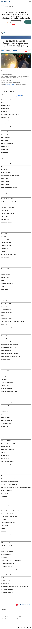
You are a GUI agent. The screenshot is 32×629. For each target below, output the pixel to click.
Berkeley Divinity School (6, 163)
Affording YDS (4, 123)
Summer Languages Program (8, 513)
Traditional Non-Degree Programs (9, 534)
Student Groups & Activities (7, 507)
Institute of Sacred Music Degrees (8, 347)
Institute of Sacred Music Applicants (9, 344)
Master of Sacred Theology (7, 402)
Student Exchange (5, 504)
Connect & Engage (5, 233)
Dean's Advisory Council (6, 260)
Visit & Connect (4, 548)
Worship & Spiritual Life (6, 566)
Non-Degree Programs (6, 417)
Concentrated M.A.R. (6, 225)
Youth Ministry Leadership (7, 592)
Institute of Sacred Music (6, 341)
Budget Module (4, 178)
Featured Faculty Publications (8, 303)
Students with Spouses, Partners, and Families (11, 510)
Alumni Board (4, 134)
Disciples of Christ (5, 268)
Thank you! (3, 519)
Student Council (4, 502)
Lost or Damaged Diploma (7, 382)
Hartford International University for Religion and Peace (14, 321)
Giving (2, 315)
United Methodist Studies (7, 545)
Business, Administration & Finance (9, 187)
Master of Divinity (5, 400)
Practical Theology (5, 446)
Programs (3, 452)
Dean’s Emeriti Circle (6, 262)
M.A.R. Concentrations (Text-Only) (9, 391)
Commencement (4, 216)
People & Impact (5, 437)
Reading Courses (5, 455)
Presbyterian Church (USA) (7, 449)
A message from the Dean (7, 99)
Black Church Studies (6, 172)
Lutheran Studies (5, 385)
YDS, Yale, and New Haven (7, 589)
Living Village (4, 379)
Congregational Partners (6, 230)
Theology (3, 528)
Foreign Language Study (6, 312)
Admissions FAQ (5, 120)
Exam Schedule (4, 289)
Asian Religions (4, 152)
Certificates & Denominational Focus (9, 201)
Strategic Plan (4, 496)
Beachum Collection (5, 160)
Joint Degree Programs (6, 365)
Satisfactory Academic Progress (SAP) (9, 484)
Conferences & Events (6, 228)
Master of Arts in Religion (7, 397)
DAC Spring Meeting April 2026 (8, 254)
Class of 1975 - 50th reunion (7, 207)
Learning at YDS (5, 370)
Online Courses (4, 429)
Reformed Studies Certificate (7, 461)
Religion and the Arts (6, 467)
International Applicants (6, 350)
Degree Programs (5, 265)
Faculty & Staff (4, 295)
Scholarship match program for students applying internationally (16, 487)
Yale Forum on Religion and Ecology (9, 571)
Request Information (6, 469)
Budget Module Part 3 (6, 184)
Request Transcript (5, 472)
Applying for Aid (5, 146)
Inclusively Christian (6, 338)
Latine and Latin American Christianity (10, 367)
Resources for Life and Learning (8, 478)
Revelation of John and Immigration (9, 481)
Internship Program (5, 359)
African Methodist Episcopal (7, 126)
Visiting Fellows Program (7, 551)
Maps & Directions (5, 394)
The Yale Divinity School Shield (8, 522)
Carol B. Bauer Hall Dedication (8, 190)
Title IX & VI (4, 531)
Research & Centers (5, 475)
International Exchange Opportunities (9, 353)
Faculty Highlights (5, 300)
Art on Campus (4, 149)
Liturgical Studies (5, 376)
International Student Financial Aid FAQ (10, 356)
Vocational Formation (6, 554)
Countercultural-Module (6, 242)
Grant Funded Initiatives (6, 318)
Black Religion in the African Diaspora (10, 175)
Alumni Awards (4, 131)
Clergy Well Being (5, 210)
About (2, 102)
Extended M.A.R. (5, 292)
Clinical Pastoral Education (7, 213)
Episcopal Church (5, 277)
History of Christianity (6, 330)
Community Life (5, 219)
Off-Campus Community (6, 423)
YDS (4, 577)
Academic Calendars (5, 105)
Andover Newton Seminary (7, 143)
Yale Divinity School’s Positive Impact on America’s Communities (16, 569)
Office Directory (4, 426)
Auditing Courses (5, 155)
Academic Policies (5, 108)
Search (2, 94)
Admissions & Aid (5, 117)
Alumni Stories (4, 140)
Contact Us (3, 236)
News (2, 414)
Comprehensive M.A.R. (6, 222)
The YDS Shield (4, 525)
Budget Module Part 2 (6, 181)
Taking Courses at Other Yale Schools (9, 516)
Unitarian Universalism (6, 539)
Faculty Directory (5, 297)
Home (2, 332)
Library (3, 373)
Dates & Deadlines (5, 257)
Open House (4, 432)
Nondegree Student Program (7, 420)
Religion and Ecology (6, 464)
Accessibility (4, 111)
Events (2, 286)
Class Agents (4, 204)
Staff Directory (4, 493)
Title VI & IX (19, 618)
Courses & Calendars (6, 245)
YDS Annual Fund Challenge (7, 574)
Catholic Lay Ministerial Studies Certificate (11, 193)
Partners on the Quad (6, 435)
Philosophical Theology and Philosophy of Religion (12, 443)
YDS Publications (5, 583)
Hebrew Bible (4, 324)
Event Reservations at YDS (7, 283)
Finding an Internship (6, 309)
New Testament (4, 411)
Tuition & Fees (4, 537)
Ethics (2, 280)
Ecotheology (4, 271)
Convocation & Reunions (7, 239)
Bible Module (4, 169)
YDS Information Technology (8, 580)
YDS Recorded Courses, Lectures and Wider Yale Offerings (14, 586)
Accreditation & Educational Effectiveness (10, 114)
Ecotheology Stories (5, 274)
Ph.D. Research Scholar (6, 440)
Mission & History (5, 408)
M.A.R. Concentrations (6, 388)
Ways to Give (4, 557)
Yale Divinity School (6, 1)
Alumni (2, 128)
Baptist (2, 158)
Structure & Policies (5, 499)
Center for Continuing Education (8, 195)
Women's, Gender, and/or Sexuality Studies (11, 560)
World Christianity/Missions (7, 563)
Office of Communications (9, 84)
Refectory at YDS (5, 458)
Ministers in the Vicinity (6, 405)
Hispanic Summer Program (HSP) (9, 327)
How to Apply (4, 335)
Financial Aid (4, 306)
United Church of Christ (6, 542)
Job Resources (4, 362)
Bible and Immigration (6, 166)
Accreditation (19, 616)
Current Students (5, 248)
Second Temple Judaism (6, 490)
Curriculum (3, 251)
